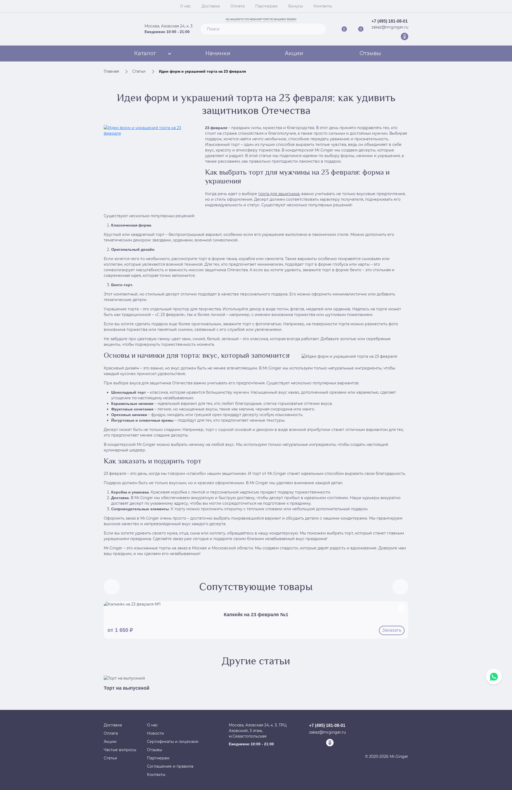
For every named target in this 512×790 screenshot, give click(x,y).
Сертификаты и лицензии (172, 741)
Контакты (323, 6)
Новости (155, 733)
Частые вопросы (120, 749)
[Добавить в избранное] (402, 608)
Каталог (145, 53)
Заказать (391, 630)
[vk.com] (388, 36)
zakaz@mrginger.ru (389, 27)
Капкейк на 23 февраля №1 (256, 614)
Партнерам (266, 6)
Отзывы (370, 53)
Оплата (237, 6)
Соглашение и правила (170, 766)
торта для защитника (278, 193)
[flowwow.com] (404, 36)
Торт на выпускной (126, 688)
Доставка (211, 6)
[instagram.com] (396, 36)
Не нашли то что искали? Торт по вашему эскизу (261, 19)
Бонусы (295, 6)
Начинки (217, 53)
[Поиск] (319, 29)
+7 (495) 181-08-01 (389, 21)
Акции (294, 53)
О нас (185, 6)
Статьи (110, 758)
